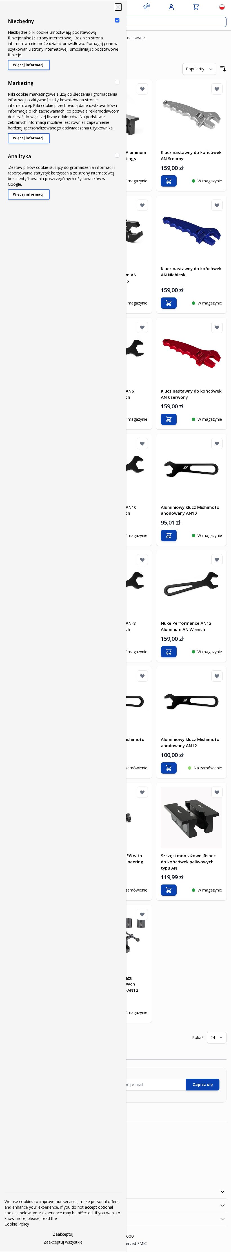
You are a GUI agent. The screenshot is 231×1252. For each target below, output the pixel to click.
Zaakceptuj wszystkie (63, 1242)
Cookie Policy (17, 1224)
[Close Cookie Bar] (118, 7)
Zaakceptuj (63, 1234)
